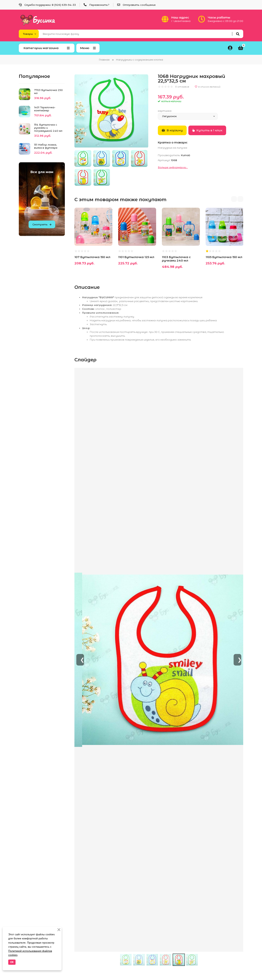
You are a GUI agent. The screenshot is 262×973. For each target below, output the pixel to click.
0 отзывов (182, 86)
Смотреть (40, 224)
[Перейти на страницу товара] (100, 238)
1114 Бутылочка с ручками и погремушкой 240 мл (48, 127)
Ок (12, 962)
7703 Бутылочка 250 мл (48, 91)
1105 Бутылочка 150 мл (224, 257)
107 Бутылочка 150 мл (92, 257)
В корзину (174, 130)
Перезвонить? (99, 4)
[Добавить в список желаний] (207, 86)
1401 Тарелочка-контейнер (44, 109)
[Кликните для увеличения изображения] (111, 111)
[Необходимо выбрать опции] (80, 238)
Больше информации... (173, 167)
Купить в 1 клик (209, 130)
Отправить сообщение (139, 4)
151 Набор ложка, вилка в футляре (45, 146)
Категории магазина (41, 48)
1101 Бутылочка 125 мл (136, 257)
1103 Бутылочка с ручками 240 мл (176, 258)
